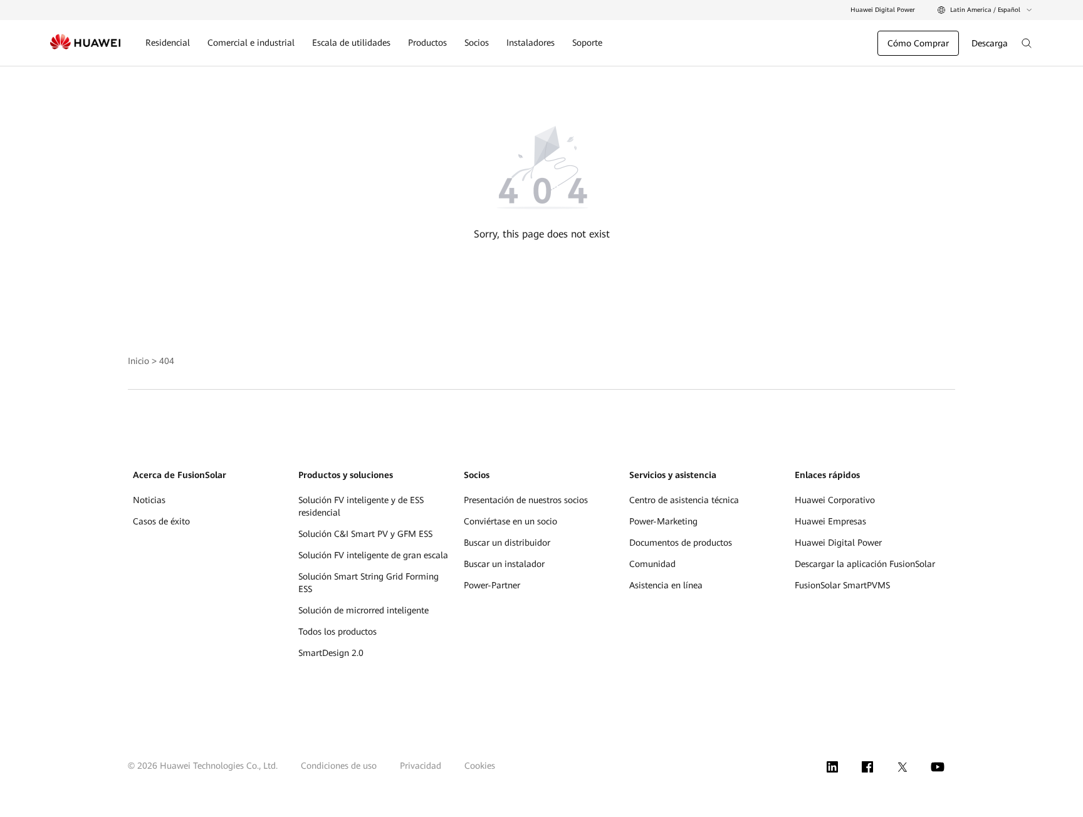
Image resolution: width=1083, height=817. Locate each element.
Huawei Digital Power (882, 9)
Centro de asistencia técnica (684, 500)
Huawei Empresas (830, 521)
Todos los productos (337, 632)
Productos (427, 43)
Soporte (587, 43)
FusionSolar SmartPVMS (842, 585)
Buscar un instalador (504, 564)
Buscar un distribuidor (507, 543)
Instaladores (530, 43)
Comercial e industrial (251, 43)
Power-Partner (492, 585)
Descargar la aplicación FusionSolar (865, 564)
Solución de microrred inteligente (363, 610)
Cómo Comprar (918, 43)
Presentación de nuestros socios (526, 500)
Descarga (989, 43)
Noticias (149, 500)
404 (166, 361)
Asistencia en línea (666, 585)
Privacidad (420, 766)
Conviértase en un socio (510, 521)
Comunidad (652, 564)
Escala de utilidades (351, 43)
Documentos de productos (680, 543)
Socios (476, 43)
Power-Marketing (663, 521)
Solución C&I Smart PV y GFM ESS (365, 534)
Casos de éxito (161, 521)
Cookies (479, 766)
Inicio (138, 361)
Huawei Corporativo (835, 500)
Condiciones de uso (339, 766)
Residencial (167, 43)
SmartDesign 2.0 (331, 653)
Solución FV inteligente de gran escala (373, 555)
